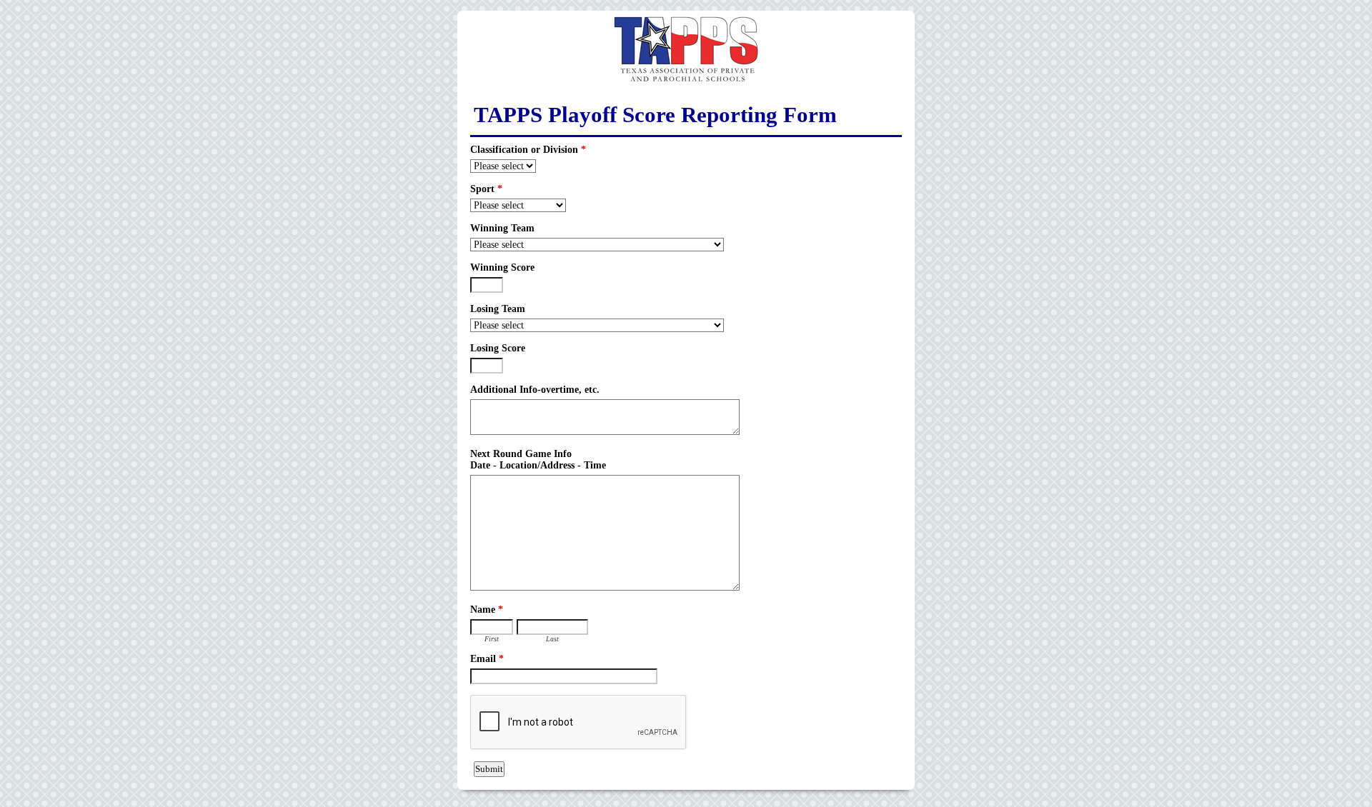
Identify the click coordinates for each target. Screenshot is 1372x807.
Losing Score (497, 348)
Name (486, 609)
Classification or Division (528, 149)
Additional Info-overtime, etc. (535, 389)
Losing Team (497, 309)
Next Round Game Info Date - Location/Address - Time (538, 459)
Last (552, 639)
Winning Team (502, 228)
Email (487, 658)
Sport (486, 189)
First (491, 639)
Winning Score (502, 267)
